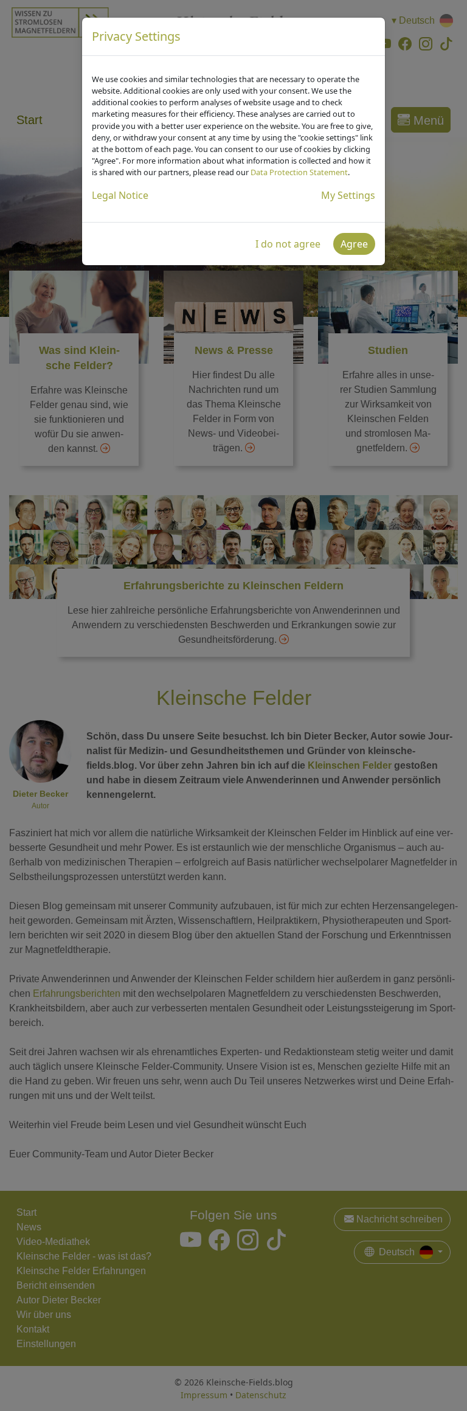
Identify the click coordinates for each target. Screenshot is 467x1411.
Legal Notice (120, 195)
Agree (354, 244)
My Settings (348, 195)
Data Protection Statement (299, 172)
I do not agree (287, 244)
